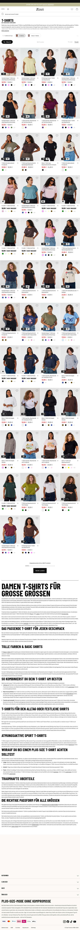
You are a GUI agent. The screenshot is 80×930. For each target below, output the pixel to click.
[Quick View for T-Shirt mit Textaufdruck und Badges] (78, 290)
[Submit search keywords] (3, 14)
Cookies (18, 927)
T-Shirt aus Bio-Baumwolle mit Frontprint (29, 461)
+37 (14, 85)
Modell (76, 42)
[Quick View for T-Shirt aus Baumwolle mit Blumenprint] (38, 290)
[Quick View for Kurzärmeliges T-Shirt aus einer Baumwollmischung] (18, 78)
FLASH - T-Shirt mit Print (8, 205)
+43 (14, 211)
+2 (34, 340)
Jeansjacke (12, 774)
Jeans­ (37, 614)
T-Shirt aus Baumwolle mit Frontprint (9, 334)
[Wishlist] (17, 50)
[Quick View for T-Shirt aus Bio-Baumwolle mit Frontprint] (38, 461)
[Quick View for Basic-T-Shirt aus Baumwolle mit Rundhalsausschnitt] (78, 461)
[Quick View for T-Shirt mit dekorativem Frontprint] (18, 163)
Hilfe (3, 888)
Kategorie (71, 744)
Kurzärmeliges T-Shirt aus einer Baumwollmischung (8, 78)
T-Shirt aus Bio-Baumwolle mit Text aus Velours (29, 121)
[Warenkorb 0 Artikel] (76, 9)
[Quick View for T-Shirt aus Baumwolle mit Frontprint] (18, 333)
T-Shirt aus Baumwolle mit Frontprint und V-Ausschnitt (29, 334)
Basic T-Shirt (6, 652)
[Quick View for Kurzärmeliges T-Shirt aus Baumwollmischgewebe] (38, 78)
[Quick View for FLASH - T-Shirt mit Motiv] (18, 376)
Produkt (70, 42)
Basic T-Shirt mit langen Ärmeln (68, 376)
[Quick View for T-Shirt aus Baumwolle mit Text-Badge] (38, 503)
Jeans (3, 29)
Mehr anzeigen (5, 30)
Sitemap (33, 927)
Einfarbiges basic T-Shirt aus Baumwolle (48, 78)
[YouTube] (74, 921)
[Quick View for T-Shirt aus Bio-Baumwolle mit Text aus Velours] (38, 120)
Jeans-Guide (14, 826)
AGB (12, 927)
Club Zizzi (5, 882)
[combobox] (40, 14)
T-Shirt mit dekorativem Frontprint (8, 163)
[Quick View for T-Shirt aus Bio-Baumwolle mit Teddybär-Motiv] (58, 376)
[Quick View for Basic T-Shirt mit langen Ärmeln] (78, 376)
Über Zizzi (4, 894)
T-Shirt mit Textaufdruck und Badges (69, 291)
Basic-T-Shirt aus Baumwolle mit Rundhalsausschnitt (67, 461)
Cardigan (26, 623)
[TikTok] (71, 921)
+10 (54, 85)
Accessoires (65, 614)
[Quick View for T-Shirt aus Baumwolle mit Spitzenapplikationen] (38, 163)
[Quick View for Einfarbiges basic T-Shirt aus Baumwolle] (58, 78)
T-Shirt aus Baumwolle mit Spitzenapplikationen (29, 163)
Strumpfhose (69, 693)
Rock (31, 614)
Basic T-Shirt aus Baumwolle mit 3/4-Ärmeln (49, 163)
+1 (73, 382)
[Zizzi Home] (40, 9)
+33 (74, 467)
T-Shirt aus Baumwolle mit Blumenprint (29, 291)
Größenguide (35, 824)
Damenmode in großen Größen (50, 804)
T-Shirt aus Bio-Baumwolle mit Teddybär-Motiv (49, 376)
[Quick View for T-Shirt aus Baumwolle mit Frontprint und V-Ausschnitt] (38, 333)
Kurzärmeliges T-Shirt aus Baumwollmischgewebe (28, 78)
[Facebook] (68, 921)
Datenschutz (5, 927)
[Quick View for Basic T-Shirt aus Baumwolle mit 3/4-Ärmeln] (58, 163)
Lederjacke (71, 687)
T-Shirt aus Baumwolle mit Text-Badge (29, 504)
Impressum (25, 927)
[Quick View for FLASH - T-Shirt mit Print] (18, 206)
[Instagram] (64, 921)
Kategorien (5, 875)
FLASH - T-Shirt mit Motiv (8, 375)
